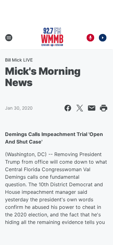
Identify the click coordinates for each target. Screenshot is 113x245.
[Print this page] (103, 108)
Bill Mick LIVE (19, 60)
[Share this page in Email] (91, 108)
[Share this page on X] (79, 108)
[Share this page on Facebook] (67, 108)
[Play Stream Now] (102, 37)
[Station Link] (52, 38)
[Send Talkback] (90, 37)
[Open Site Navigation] (9, 37)
